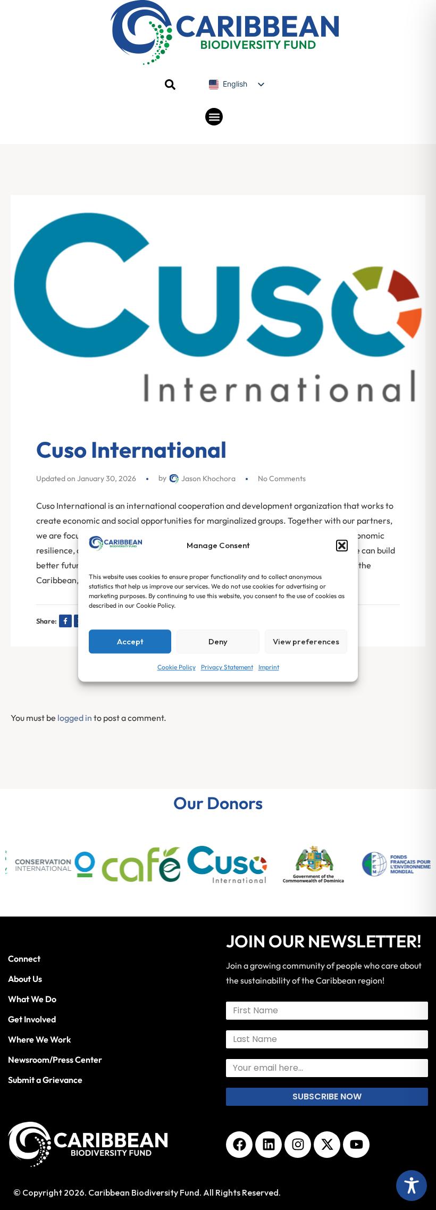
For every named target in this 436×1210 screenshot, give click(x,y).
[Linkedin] (268, 1144)
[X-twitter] (327, 1144)
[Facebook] (239, 1144)
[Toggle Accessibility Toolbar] (411, 1185)
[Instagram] (297, 1144)
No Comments (282, 478)
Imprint (268, 667)
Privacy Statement (227, 667)
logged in (74, 717)
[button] (342, 546)
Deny (218, 641)
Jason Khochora (208, 478)
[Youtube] (356, 1144)
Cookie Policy (176, 667)
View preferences (306, 641)
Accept (130, 641)
